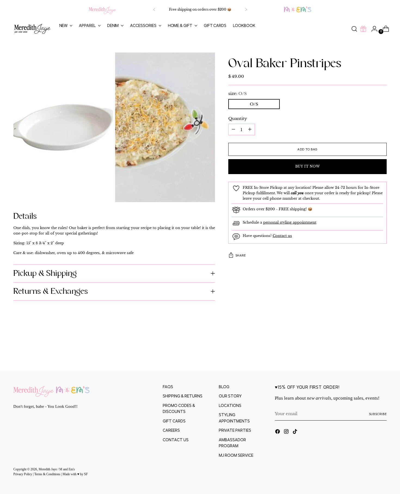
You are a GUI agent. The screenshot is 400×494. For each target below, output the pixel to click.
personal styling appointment (289, 222)
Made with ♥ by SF (75, 474)
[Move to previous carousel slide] (369, 352)
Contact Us (176, 439)
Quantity (237, 118)
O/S (254, 103)
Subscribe (378, 414)
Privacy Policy (23, 474)
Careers (171, 430)
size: (237, 93)
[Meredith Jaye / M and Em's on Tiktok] (295, 432)
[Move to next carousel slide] (382, 351)
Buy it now (307, 166)
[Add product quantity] (233, 129)
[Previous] (154, 9)
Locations (230, 405)
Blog (224, 386)
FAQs (168, 386)
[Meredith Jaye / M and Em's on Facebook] (278, 432)
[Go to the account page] (372, 28)
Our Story (230, 396)
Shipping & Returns (182, 396)
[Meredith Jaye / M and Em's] (32, 29)
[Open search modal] (354, 28)
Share (240, 255)
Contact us (282, 235)
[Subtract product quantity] (250, 129)
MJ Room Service (236, 455)
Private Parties (235, 430)
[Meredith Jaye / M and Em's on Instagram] (287, 432)
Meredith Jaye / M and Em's (57, 469)
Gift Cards (174, 421)
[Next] (246, 9)
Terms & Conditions (47, 474)
